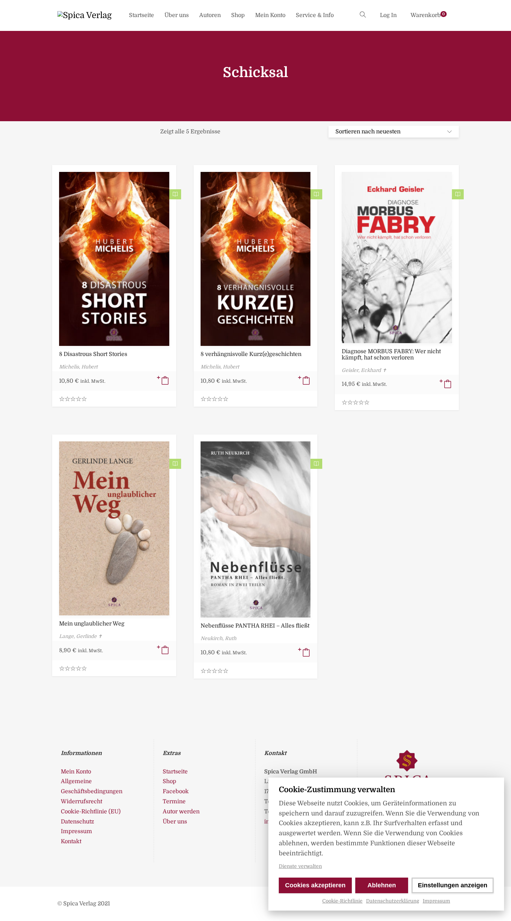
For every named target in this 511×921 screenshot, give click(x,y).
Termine (174, 801)
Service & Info (315, 15)
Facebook (176, 791)
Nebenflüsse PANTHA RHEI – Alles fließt (255, 626)
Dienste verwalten (300, 866)
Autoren (210, 15)
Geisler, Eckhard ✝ (364, 370)
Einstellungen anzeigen (452, 885)
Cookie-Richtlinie (342, 901)
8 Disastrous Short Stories (93, 354)
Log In (388, 15)
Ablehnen (381, 885)
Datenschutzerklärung (392, 901)
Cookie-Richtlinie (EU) (91, 811)
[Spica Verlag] (84, 15)
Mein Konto (270, 15)
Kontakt (71, 841)
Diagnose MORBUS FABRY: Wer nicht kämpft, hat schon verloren (391, 354)
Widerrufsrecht (81, 801)
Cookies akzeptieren (315, 885)
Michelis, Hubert (78, 367)
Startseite (141, 15)
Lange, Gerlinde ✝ (80, 636)
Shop (238, 15)
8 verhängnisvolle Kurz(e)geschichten (251, 354)
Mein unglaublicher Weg (91, 624)
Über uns (176, 15)
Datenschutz (77, 822)
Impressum (436, 901)
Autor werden (181, 811)
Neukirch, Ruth (218, 638)
